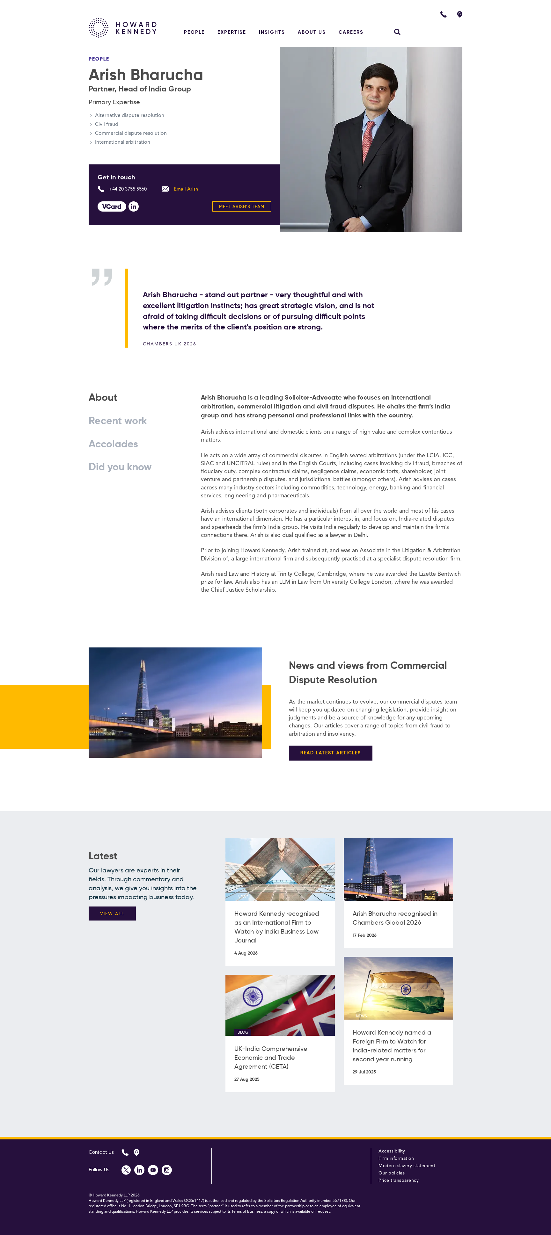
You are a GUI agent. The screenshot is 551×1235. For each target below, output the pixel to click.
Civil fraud (106, 124)
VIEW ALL (112, 914)
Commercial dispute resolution (131, 133)
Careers (351, 32)
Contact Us (101, 1152)
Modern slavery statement (406, 1166)
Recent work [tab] (118, 421)
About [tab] (103, 398)
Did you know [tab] (120, 467)
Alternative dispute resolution (129, 115)
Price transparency (398, 1180)
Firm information (396, 1158)
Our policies (391, 1173)
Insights (272, 32)
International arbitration (122, 142)
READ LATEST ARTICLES (330, 753)
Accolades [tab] (113, 444)
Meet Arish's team (241, 207)
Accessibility (391, 1151)
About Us (312, 32)
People (194, 32)
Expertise (231, 32)
